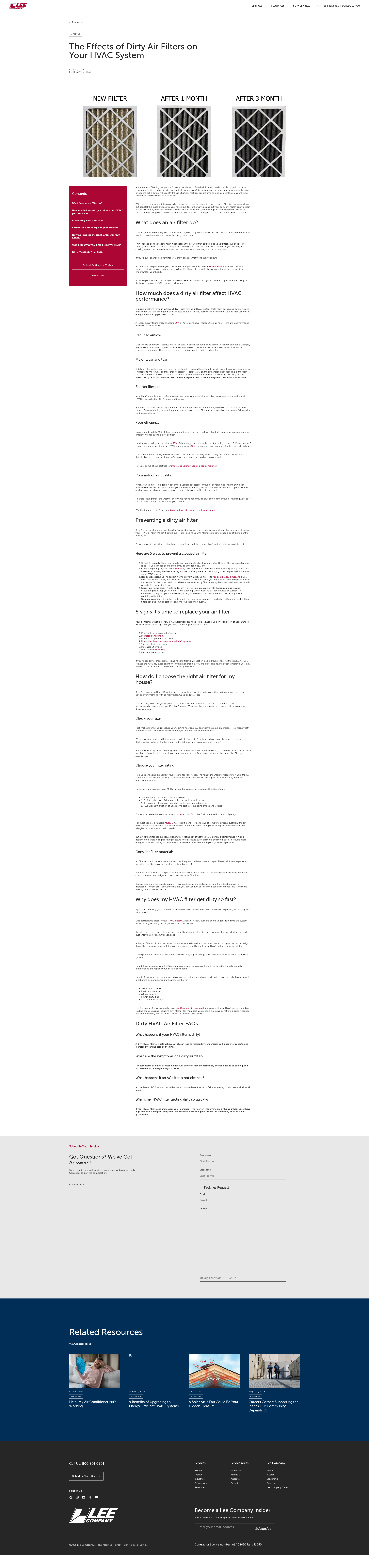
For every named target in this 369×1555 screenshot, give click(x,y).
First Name (205, 1155)
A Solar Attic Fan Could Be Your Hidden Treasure (213, 1404)
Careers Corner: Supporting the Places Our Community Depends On (273, 1406)
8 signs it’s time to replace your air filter (95, 227)
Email (202, 1194)
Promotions (201, 1483)
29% (177, 323)
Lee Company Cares (277, 1487)
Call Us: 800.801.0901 (86, 1464)
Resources (278, 6)
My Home (75, 34)
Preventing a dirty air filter (87, 220)
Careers (255, 1396)
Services (257, 6)
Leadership (272, 1479)
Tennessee (236, 1470)
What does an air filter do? (87, 203)
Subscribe (98, 275)
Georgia (235, 1483)
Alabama (235, 1479)
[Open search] (319, 6)
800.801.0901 (331, 6)
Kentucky (235, 1474)
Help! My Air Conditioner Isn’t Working (92, 1404)
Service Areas (301, 6)
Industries (200, 1479)
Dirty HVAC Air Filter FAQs (87, 252)
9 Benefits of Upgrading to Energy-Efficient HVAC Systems (154, 1404)
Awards (270, 1474)
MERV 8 (169, 823)
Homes (198, 1470)
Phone (203, 1208)
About (270, 1470)
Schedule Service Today (98, 265)
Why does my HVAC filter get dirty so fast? (96, 244)
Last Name (205, 1169)
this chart (185, 814)
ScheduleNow (351, 6)
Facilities (199, 1474)
